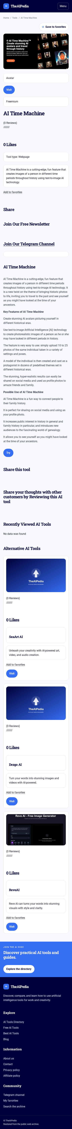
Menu (63, 6)
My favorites (10, 1100)
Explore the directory (18, 969)
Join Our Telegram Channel (28, 244)
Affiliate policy (11, 1075)
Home (6, 18)
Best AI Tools (11, 1033)
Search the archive (14, 1106)
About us (8, 1058)
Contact (8, 1064)
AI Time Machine (29, 18)
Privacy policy (11, 1070)
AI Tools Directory (13, 1022)
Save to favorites (54, 26)
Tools (14, 18)
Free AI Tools (11, 1027)
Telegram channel (13, 1095)
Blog (6, 1039)
